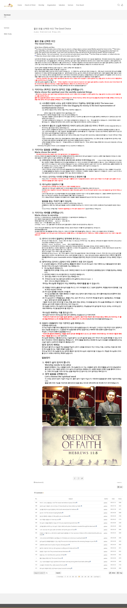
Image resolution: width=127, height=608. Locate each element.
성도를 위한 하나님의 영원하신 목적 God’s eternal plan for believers (58, 509)
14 (85, 576)
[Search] (118, 5)
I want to (119, 482)
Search (58, 573)
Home (20, 5)
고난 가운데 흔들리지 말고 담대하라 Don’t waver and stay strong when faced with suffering (64, 561)
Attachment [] (39, 482)
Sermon (70, 5)
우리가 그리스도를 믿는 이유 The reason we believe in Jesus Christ (58, 503)
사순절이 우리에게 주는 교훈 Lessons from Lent (52, 565)
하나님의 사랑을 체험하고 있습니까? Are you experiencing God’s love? (59, 523)
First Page (60, 576)
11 (75, 576)
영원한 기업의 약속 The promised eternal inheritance (54, 551)
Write (113, 573)
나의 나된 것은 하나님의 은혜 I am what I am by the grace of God (57, 530)
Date (113, 499)
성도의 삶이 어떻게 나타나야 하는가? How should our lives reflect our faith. (60, 506)
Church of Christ (30, 5)
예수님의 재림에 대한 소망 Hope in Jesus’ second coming (55, 568)
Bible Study (8, 34)
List (121, 487)
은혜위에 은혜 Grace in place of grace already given (54, 545)
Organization (51, 5)
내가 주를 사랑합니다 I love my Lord (49, 519)
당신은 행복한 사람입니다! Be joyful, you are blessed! (54, 516)
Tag (120, 573)
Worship (41, 5)
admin (37, 32)
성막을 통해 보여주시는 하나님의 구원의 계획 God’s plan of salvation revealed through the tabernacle (67, 526)
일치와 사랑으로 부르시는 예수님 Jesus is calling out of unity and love (58, 548)
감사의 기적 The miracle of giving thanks (51, 513)
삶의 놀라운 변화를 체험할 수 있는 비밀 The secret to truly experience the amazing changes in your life (68, 541)
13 (82, 576)
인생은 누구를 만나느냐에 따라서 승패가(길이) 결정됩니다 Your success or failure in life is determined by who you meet (71, 534)
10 (73, 576)
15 (88, 576)
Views (120, 499)
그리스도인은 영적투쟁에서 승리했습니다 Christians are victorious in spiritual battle (62, 538)
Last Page (96, 576)
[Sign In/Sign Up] (122, 5)
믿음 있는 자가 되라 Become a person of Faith (52, 555)
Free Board (80, 5)
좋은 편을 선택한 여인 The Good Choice (52, 28)
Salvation (62, 5)
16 (91, 576)
